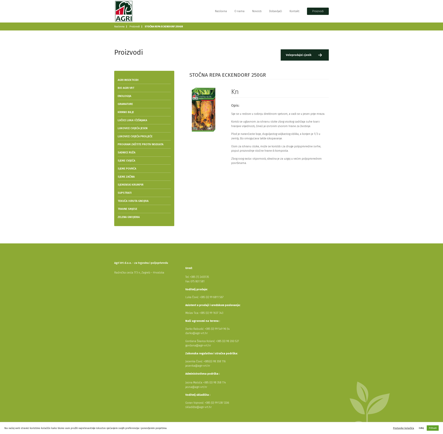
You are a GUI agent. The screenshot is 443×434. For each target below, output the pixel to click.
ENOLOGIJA (124, 96)
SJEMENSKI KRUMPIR (130, 184)
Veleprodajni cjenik (298, 55)
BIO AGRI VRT (126, 88)
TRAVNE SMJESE (127, 209)
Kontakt (294, 11)
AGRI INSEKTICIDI (128, 80)
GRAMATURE (125, 104)
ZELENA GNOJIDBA (129, 217)
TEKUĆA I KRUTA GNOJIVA (133, 201)
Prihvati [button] (433, 428)
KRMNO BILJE (126, 112)
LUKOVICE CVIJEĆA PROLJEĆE (135, 136)
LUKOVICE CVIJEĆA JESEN (132, 128)
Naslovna (221, 11)
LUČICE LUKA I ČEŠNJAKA (132, 120)
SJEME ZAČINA (126, 176)
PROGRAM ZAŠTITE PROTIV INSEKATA (140, 144)
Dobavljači (275, 11)
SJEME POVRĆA (127, 168)
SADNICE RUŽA (126, 152)
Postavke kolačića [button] (403, 428)
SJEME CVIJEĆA (126, 160)
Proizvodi (318, 11)
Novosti (256, 11)
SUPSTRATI (125, 192)
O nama (239, 11)
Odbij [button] (421, 428)
